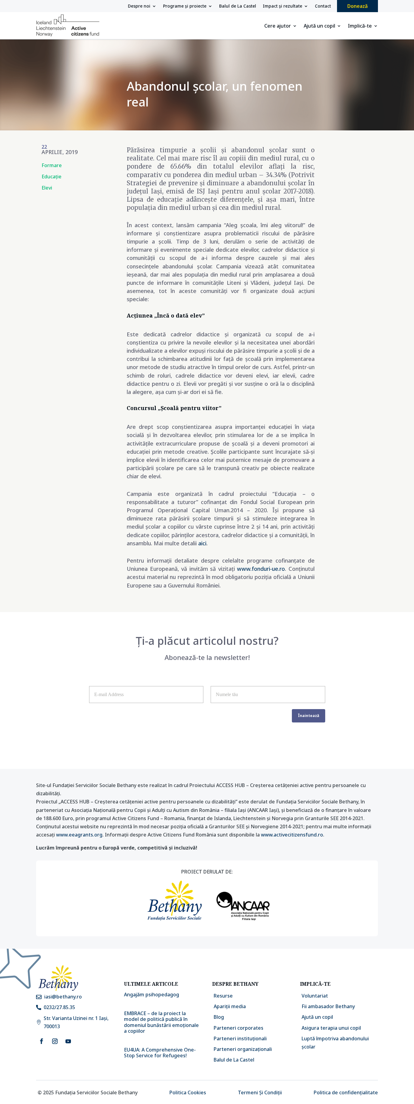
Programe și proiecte (184, 6)
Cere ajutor (277, 26)
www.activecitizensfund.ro (292, 834)
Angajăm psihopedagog (151, 994)
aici (202, 543)
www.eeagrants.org (79, 834)
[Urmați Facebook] (41, 1041)
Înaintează (308, 715)
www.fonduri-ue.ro (261, 568)
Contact (323, 6)
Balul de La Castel (237, 6)
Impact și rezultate (282, 6)
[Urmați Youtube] (68, 1041)
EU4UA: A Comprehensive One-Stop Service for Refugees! (160, 1052)
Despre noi (139, 6)
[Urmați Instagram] (54, 1041)
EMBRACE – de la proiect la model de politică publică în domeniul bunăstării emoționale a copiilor (161, 1022)
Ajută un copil (319, 26)
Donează (357, 6)
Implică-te (360, 26)
